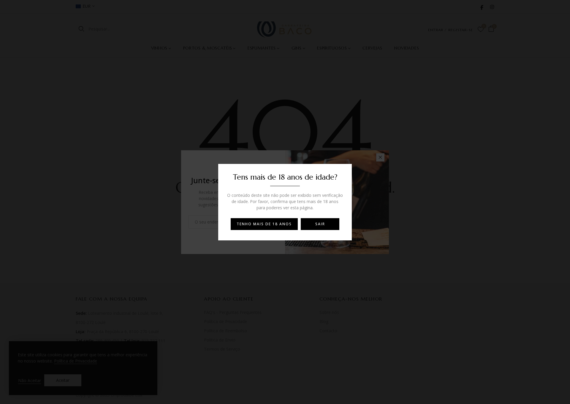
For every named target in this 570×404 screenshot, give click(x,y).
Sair (320, 223)
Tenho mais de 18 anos (264, 223)
